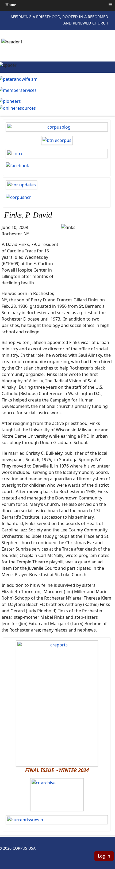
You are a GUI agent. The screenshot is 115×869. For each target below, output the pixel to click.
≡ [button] (110, 4)
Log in (104, 856)
